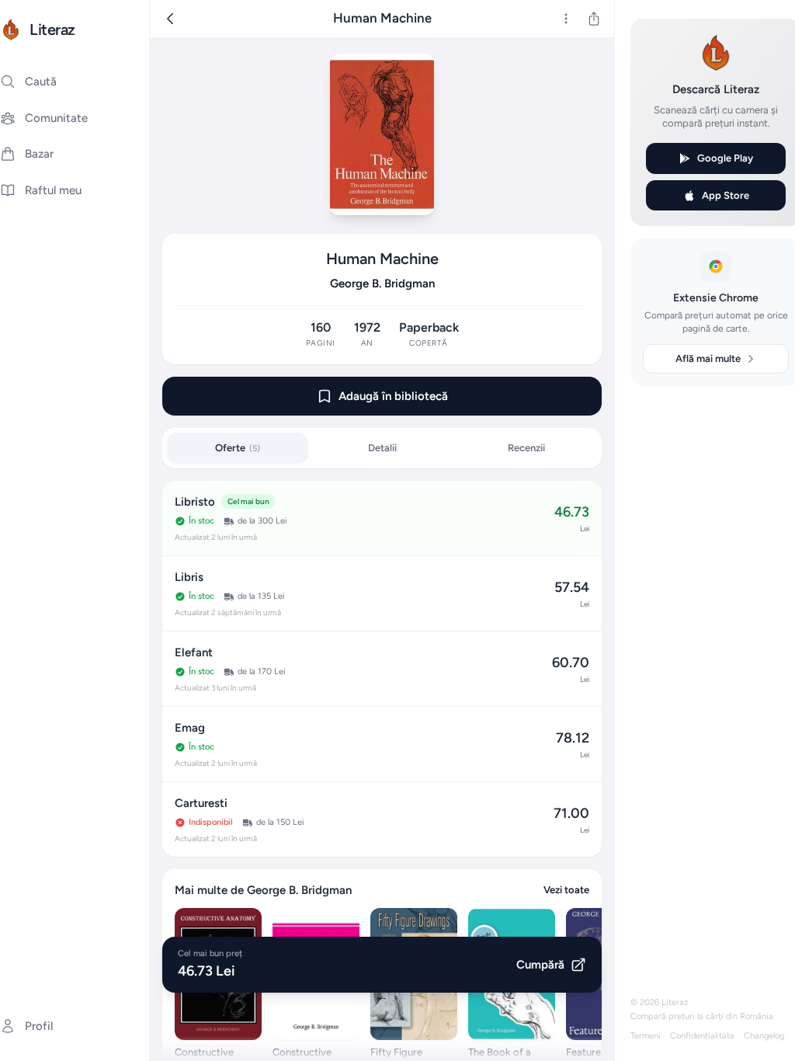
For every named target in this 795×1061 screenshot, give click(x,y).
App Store (725, 195)
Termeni (645, 1036)
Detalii (382, 448)
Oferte (237, 448)
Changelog (764, 1036)
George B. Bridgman (382, 283)
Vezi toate (566, 890)
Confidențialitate (702, 1036)
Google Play (725, 158)
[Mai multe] (566, 19)
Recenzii (526, 448)
